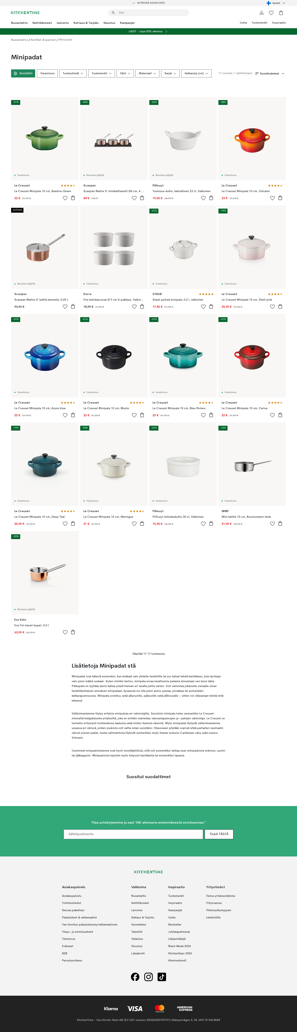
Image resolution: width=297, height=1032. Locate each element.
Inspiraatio (279, 22)
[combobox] (276, 3)
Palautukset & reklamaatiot (79, 917)
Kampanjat (127, 23)
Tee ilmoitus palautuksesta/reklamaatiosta (89, 924)
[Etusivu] (25, 12)
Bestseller (174, 924)
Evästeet (67, 946)
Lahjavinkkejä (176, 939)
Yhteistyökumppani (218, 910)
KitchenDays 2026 (180, 953)
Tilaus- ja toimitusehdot (77, 932)
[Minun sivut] (261, 13)
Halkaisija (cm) (194, 73)
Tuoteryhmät (71, 73)
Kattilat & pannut (43, 40)
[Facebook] (135, 977)
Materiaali (145, 73)
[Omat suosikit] (271, 13)
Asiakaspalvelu (71, 896)
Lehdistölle (213, 917)
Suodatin (26, 73)
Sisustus (109, 23)
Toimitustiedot (71, 903)
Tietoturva (68, 939)
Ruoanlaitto (19, 23)
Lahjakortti (138, 953)
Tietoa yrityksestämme (220, 896)
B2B (64, 953)
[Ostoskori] (281, 13)
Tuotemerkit (259, 22)
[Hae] (113, 12)
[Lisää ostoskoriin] (73, 197)
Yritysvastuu (214, 903)
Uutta (243, 22)
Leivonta (63, 23)
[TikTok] (162, 977)
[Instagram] (148, 977)
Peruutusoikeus (72, 960)
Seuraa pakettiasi (73, 910)
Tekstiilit (136, 932)
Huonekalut (138, 924)
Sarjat (168, 73)
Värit (123, 73)
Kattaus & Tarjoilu (86, 23)
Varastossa (47, 73)
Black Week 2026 (179, 946)
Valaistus (137, 939)
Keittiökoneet (42, 23)
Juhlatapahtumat (179, 932)
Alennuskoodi (177, 960)
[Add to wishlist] (65, 198)
